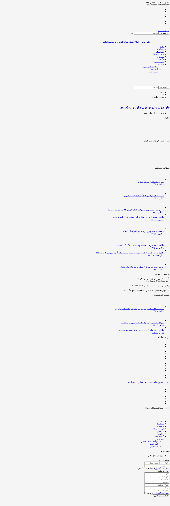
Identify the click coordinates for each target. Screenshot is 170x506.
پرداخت (160, 64)
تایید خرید (154, 69)
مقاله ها (160, 49)
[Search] (132, 33)
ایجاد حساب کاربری (161, 496)
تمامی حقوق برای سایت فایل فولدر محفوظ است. (147, 382)
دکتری (161, 59)
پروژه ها (160, 51)
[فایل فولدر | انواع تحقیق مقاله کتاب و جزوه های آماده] (159, 82)
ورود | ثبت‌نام (163, 30)
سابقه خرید (153, 72)
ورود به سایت (163, 471)
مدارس (160, 56)
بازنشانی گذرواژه (161, 468)
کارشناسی (159, 62)
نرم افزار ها (158, 54)
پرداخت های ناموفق (149, 67)
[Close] (168, 504)
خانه (162, 46)
